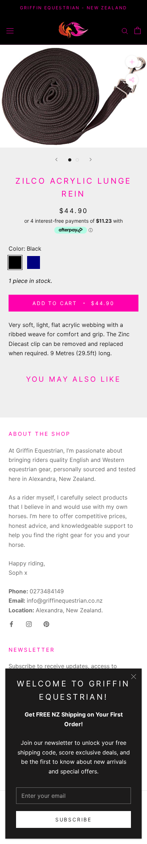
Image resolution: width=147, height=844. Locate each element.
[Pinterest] (46, 623)
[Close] (133, 676)
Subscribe (73, 819)
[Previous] (56, 159)
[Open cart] (138, 30)
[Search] (125, 30)
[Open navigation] (10, 30)
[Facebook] (11, 623)
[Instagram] (29, 623)
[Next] (91, 159)
